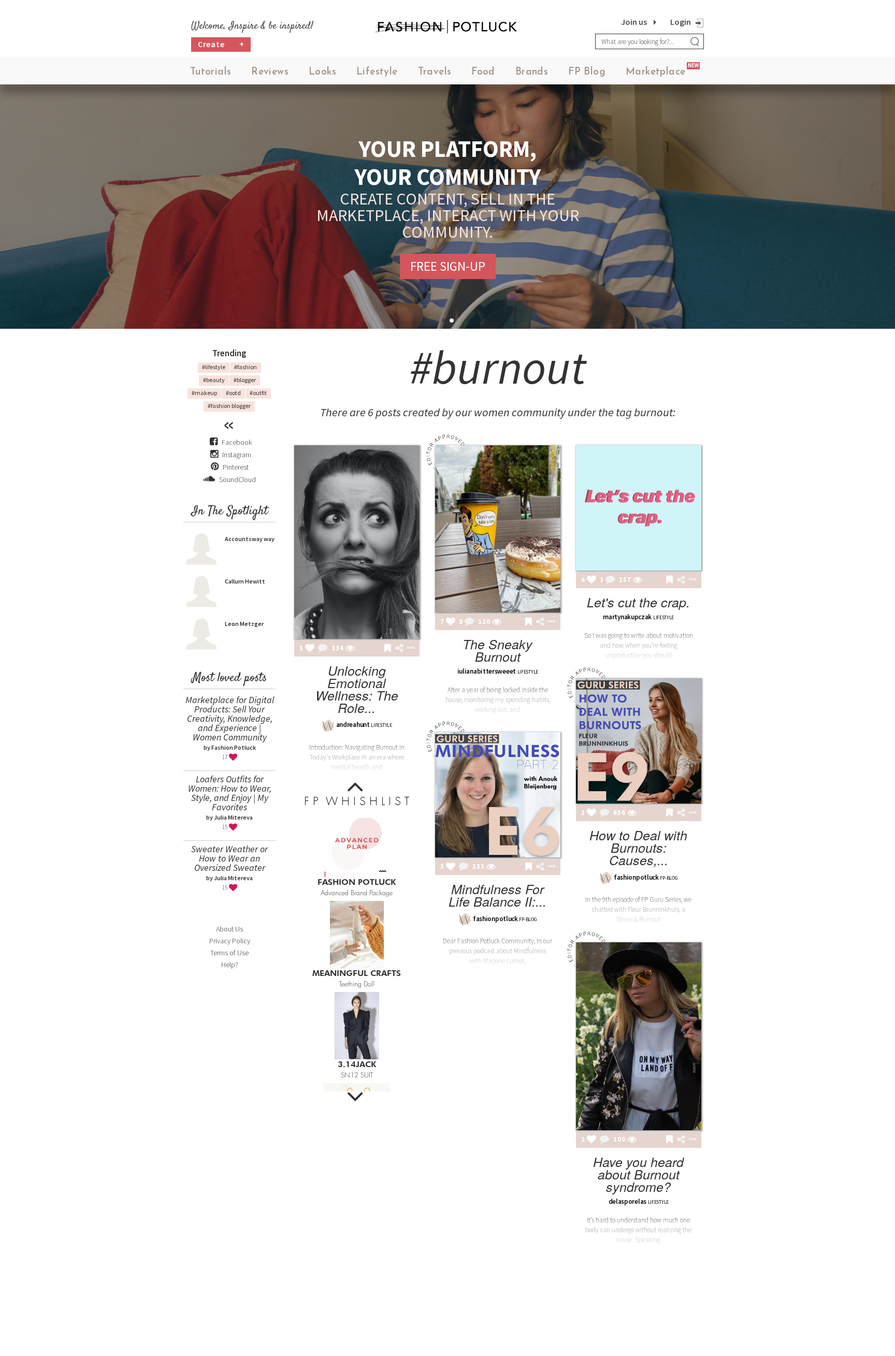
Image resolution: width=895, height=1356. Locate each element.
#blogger (245, 380)
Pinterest (235, 467)
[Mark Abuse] (408, 649)
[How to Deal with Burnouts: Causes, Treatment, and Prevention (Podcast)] (638, 741)
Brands (531, 72)
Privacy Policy (229, 940)
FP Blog (586, 72)
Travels (435, 72)
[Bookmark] (387, 649)
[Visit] (350, 649)
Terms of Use (229, 952)
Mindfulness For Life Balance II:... (497, 895)
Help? (229, 964)
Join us (634, 22)
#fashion (245, 367)
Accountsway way (250, 539)
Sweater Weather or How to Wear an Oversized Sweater (229, 858)
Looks (322, 72)
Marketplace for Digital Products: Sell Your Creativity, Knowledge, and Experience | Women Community (229, 718)
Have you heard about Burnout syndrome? (638, 1174)
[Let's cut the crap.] (638, 508)
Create (221, 44)
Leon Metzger (244, 624)
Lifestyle (377, 72)
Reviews (269, 72)
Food (483, 72)
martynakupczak (627, 617)
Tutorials (211, 72)
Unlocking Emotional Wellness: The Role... (356, 689)
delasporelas (627, 1201)
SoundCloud (237, 479)
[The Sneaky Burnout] (497, 529)
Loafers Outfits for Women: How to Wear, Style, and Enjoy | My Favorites (229, 793)
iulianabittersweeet (486, 671)
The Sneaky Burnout (497, 650)
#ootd (233, 393)
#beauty (214, 380)
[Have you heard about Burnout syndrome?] (638, 1036)
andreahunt (353, 724)
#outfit (258, 393)
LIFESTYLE (381, 725)
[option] (357, 854)
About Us (229, 929)
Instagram (236, 454)
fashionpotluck (636, 877)
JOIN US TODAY (448, 258)
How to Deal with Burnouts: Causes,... (638, 847)
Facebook (237, 442)
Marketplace (655, 72)
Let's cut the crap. (638, 602)
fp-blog (668, 877)
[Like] (309, 649)
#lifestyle (213, 367)
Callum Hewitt (245, 581)
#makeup (204, 393)
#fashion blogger (229, 406)
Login (680, 22)
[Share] (399, 648)
